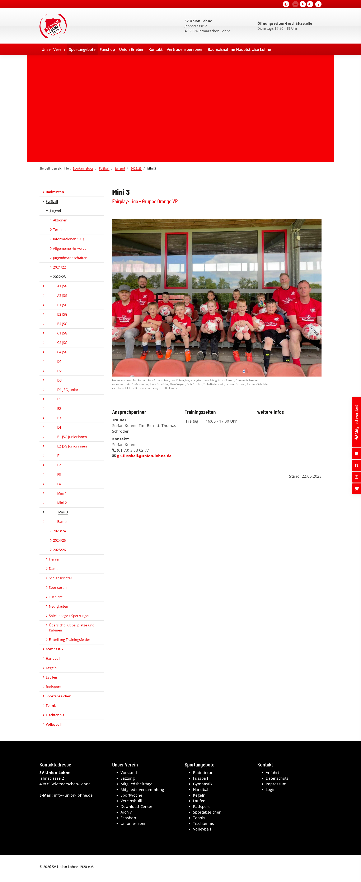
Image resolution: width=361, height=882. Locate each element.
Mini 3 (63, 512)
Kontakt (156, 49)
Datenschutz (277, 778)
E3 (59, 418)
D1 (59, 361)
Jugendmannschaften (70, 258)
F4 (59, 484)
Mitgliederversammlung (142, 789)
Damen (55, 568)
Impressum (276, 783)
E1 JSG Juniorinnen (72, 437)
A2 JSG (62, 295)
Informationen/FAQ (68, 239)
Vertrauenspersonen (185, 49)
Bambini (63, 521)
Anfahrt (272, 772)
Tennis (51, 705)
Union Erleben (131, 49)
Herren (54, 559)
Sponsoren (58, 587)
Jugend (120, 168)
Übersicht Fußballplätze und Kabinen (71, 628)
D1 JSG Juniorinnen (72, 389)
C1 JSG (62, 333)
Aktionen (60, 220)
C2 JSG (62, 342)
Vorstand (129, 772)
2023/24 (59, 531)
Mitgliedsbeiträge (137, 783)
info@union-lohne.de (73, 795)
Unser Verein (53, 49)
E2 (59, 408)
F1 (59, 455)
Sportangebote (82, 49)
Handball (53, 658)
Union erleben (134, 823)
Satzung (128, 778)
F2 (59, 465)
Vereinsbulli (131, 800)
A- (295, 4)
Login (271, 789)
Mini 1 (62, 493)
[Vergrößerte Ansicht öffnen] (217, 298)
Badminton (55, 192)
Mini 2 (62, 502)
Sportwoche (131, 795)
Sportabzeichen (58, 696)
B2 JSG (62, 314)
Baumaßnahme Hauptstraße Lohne (239, 49)
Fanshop (107, 49)
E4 (59, 427)
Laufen (51, 677)
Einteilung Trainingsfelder (69, 639)
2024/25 (59, 540)
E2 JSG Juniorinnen (72, 446)
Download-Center (137, 806)
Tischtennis (55, 715)
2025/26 (59, 550)
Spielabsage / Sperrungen (69, 615)
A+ (310, 4)
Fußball (104, 168)
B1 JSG (62, 305)
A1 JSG (62, 286)
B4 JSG (62, 323)
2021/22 (59, 267)
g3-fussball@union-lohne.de (144, 455)
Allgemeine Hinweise (69, 248)
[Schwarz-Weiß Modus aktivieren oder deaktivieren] (286, 4)
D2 (59, 371)
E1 (59, 399)
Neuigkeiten (58, 606)
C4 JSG (62, 352)
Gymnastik (54, 649)
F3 (59, 474)
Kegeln (51, 668)
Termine (59, 229)
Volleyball (53, 724)
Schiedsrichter (60, 578)
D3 (59, 380)
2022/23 (136, 168)
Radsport (53, 686)
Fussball (200, 778)
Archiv (126, 812)
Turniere (56, 597)
